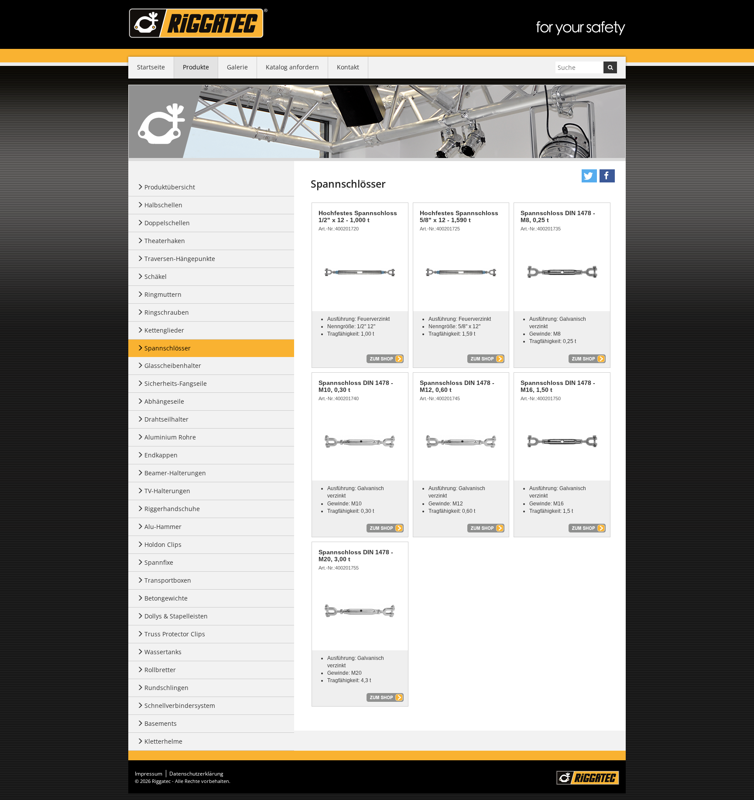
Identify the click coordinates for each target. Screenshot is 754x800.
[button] (589, 175)
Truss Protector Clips (174, 634)
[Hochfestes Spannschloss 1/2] (360, 272)
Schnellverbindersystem (179, 705)
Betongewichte (166, 598)
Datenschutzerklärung (196, 773)
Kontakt (348, 67)
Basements (160, 723)
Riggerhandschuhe (172, 509)
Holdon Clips (163, 544)
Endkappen (161, 455)
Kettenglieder (164, 330)
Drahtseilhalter (166, 419)
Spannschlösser (167, 348)
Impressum (148, 773)
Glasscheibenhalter (172, 365)
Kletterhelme (163, 741)
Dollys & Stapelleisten (176, 616)
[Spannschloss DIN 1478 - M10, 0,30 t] (360, 441)
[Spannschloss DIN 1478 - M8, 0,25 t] (562, 272)
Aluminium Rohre (170, 437)
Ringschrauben (166, 312)
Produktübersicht (169, 187)
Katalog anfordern (292, 67)
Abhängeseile (164, 401)
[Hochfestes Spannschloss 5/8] (461, 272)
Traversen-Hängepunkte (179, 258)
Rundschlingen (166, 687)
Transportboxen (167, 580)
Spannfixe (158, 562)
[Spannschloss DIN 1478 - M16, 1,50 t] (562, 441)
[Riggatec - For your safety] (197, 23)
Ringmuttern (163, 294)
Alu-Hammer (163, 526)
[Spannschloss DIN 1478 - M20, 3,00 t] (360, 611)
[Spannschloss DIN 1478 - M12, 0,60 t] (461, 441)
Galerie (237, 67)
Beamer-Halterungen (175, 473)
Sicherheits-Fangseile (175, 383)
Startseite (151, 67)
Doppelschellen (167, 223)
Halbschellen (163, 205)
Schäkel (155, 276)
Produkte (196, 67)
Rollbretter (160, 670)
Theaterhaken (164, 241)
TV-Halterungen (167, 491)
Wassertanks (163, 652)
